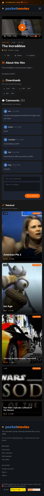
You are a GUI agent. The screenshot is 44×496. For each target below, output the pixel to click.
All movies (6, 450)
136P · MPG (10, 88)
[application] (22, 27)
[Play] (22, 27)
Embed (31, 55)
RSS (7, 490)
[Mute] (27, 36)
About (4, 475)
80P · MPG (10, 93)
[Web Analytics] (34, 489)
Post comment (32, 196)
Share (19, 55)
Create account (7, 469)
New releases (7, 453)
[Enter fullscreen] (39, 36)
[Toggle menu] (39, 8)
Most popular (7, 456)
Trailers (5, 42)
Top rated (5, 459)
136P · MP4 (25, 88)
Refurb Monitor (18, 438)
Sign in (4, 472)
